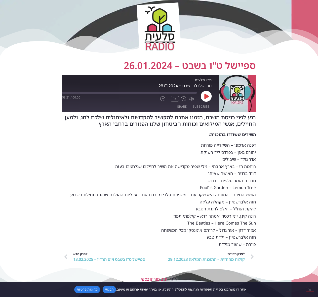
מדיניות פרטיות (87, 289)
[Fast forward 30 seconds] (164, 98)
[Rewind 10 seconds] (183, 98)
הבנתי (109, 289)
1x (174, 98)
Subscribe (201, 106)
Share (182, 106)
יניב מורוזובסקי (154, 279)
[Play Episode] (206, 96)
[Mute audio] (193, 99)
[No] (310, 289)
